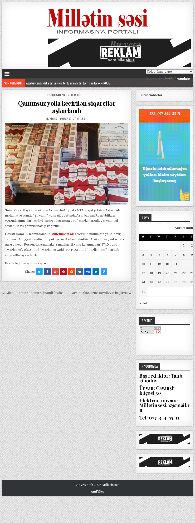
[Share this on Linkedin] (96, 271)
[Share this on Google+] (55, 271)
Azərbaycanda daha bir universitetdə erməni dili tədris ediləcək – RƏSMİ (68, 83)
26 (159, 282)
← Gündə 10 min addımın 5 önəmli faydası (33, 293)
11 (151, 264)
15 (183, 264)
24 (143, 282)
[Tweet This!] (39, 271)
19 (159, 273)
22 (184, 273)
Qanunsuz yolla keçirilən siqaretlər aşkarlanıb (67, 107)
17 (143, 273)
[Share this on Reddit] (71, 271)
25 (151, 282)
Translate (182, 79)
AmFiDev (97, 491)
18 (151, 273)
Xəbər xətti (75, 95)
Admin (53, 119)
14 (175, 264)
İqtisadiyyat (59, 95)
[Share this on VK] (79, 271)
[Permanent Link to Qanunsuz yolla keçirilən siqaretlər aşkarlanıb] (66, 164)
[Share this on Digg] (87, 271)
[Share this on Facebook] (47, 271)
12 (159, 264)
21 (175, 273)
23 (192, 273)
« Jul (143, 303)
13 (167, 264)
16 (192, 264)
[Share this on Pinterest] (63, 271)
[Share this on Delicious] (104, 271)
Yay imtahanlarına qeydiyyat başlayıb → (101, 293)
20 (168, 273)
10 (143, 264)
